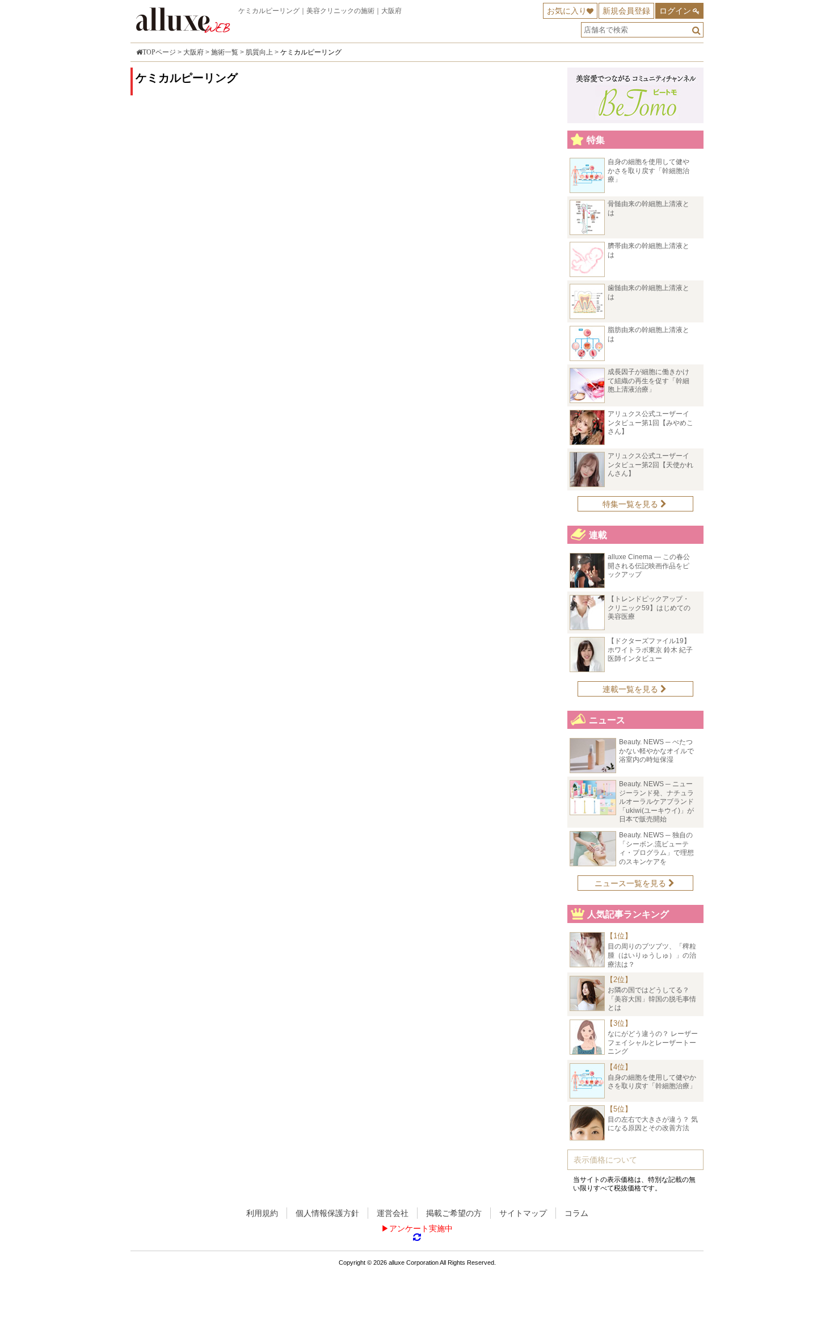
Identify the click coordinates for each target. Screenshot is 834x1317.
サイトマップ (523, 1213)
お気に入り (567, 10)
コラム (576, 1213)
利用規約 (262, 1213)
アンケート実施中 (421, 1228)
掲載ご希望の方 (454, 1213)
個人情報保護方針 (327, 1213)
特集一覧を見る (631, 504)
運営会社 (392, 1213)
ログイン (675, 10)
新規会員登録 (626, 10)
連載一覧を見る (631, 689)
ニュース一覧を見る (631, 883)
